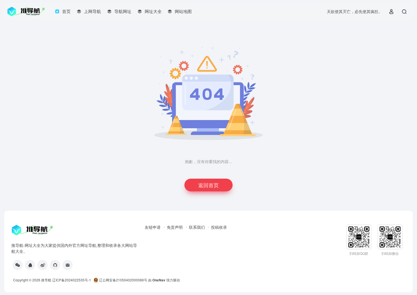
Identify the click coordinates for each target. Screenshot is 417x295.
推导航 (46, 279)
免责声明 (175, 227)
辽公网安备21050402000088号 (122, 279)
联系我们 (197, 227)
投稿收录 (219, 227)
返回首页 (208, 185)
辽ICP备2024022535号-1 (72, 279)
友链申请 (153, 227)
